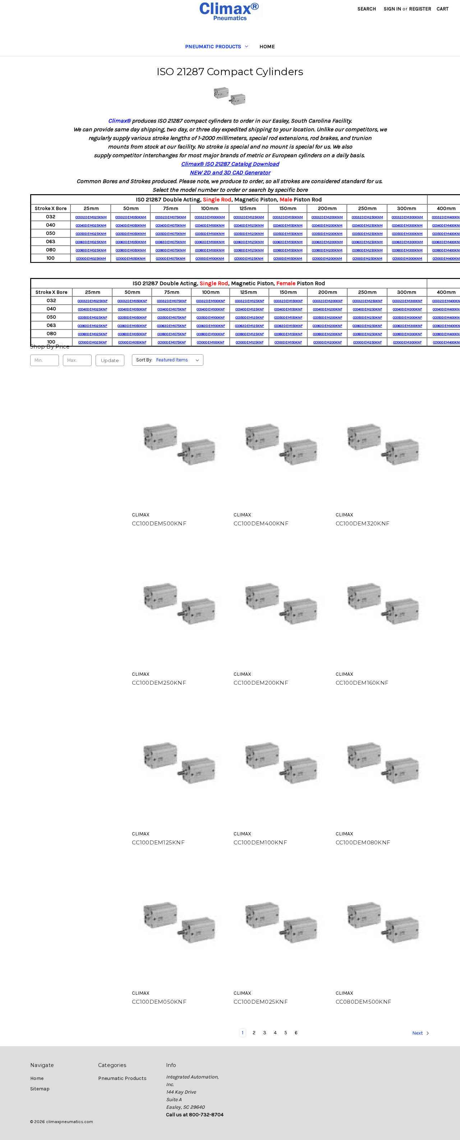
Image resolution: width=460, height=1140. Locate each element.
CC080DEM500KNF (364, 1001)
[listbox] (179, 360)
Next (418, 1033)
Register (420, 9)
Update (110, 360)
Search (367, 9)
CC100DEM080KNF (363, 842)
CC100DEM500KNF (159, 523)
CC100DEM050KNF (159, 1001)
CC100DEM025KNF (261, 1001)
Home (267, 46)
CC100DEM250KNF (159, 682)
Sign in (392, 9)
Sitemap (40, 1089)
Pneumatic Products (213, 46)
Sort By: (144, 359)
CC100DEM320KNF (363, 523)
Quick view (179, 445)
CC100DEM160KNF (362, 682)
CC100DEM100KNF (260, 842)
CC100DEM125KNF (158, 842)
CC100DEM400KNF (261, 523)
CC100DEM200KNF (261, 682)
